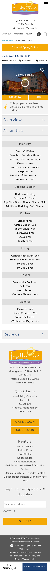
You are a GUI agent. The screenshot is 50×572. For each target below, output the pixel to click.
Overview (6, 34)
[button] (46, 17)
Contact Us (25, 411)
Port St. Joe (25, 454)
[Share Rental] (45, 34)
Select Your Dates (34, 567)
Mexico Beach (25, 446)
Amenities (18, 34)
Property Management (25, 408)
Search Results (9, 41)
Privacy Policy (30, 556)
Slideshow (15, 97)
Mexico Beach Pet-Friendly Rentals (25, 473)
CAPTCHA (9, 511)
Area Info (25, 400)
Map (38, 97)
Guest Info (25, 404)
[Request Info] (39, 34)
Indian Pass (25, 450)
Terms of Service (22, 559)
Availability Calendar (25, 396)
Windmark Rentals (25, 462)
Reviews (29, 34)
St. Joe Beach (25, 458)
